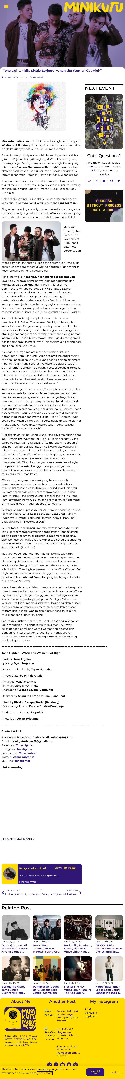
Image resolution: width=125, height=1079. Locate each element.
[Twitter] (75, 1064)
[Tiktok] (49, 1064)
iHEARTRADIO (11, 838)
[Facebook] (69, 1064)
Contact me (95, 166)
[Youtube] (62, 1064)
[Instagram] (56, 1064)
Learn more (44, 1073)
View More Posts (65, 867)
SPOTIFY (28, 838)
